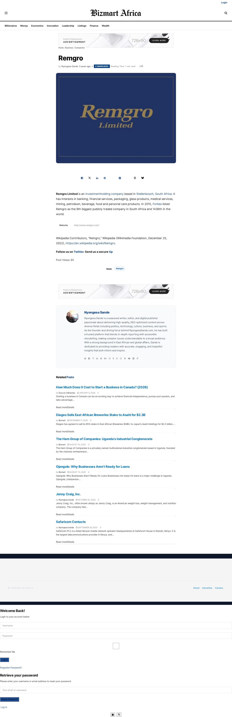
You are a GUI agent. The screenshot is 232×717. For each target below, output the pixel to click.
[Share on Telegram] (127, 178)
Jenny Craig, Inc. (68, 494)
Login (224, 2)
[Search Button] (226, 13)
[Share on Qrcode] (150, 178)
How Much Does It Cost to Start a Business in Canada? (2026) (102, 387)
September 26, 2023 (87, 527)
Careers (219, 588)
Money (24, 25)
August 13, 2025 (77, 472)
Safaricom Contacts (71, 522)
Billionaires (11, 25)
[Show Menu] (6, 13)
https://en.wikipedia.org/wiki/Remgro (90, 243)
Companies (80, 48)
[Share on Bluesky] (143, 178)
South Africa (163, 194)
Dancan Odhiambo (67, 393)
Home (61, 48)
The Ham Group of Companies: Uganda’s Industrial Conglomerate (104, 439)
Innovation (53, 25)
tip (111, 251)
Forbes (157, 204)
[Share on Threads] (135, 178)
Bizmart (62, 420)
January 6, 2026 (87, 393)
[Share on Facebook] (82, 178)
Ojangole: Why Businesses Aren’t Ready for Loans (93, 467)
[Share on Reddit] (120, 178)
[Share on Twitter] (89, 178)
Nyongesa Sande (69, 66)
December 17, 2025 (78, 420)
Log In (3, 707)
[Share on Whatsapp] (112, 178)
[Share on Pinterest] (105, 178)
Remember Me (7, 651)
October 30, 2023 (86, 500)
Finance (94, 25)
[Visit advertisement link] (116, 40)
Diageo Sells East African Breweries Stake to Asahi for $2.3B (100, 415)
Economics (37, 25)
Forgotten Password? (11, 667)
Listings (82, 25)
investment (92, 194)
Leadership (68, 25)
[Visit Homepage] (116, 13)
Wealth (105, 25)
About (196, 588)
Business (69, 48)
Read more (65, 407)
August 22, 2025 (77, 444)
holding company (112, 194)
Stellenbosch (145, 194)
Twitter (78, 251)
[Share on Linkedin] (97, 178)
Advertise (207, 588)
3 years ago (85, 66)
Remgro (120, 268)
